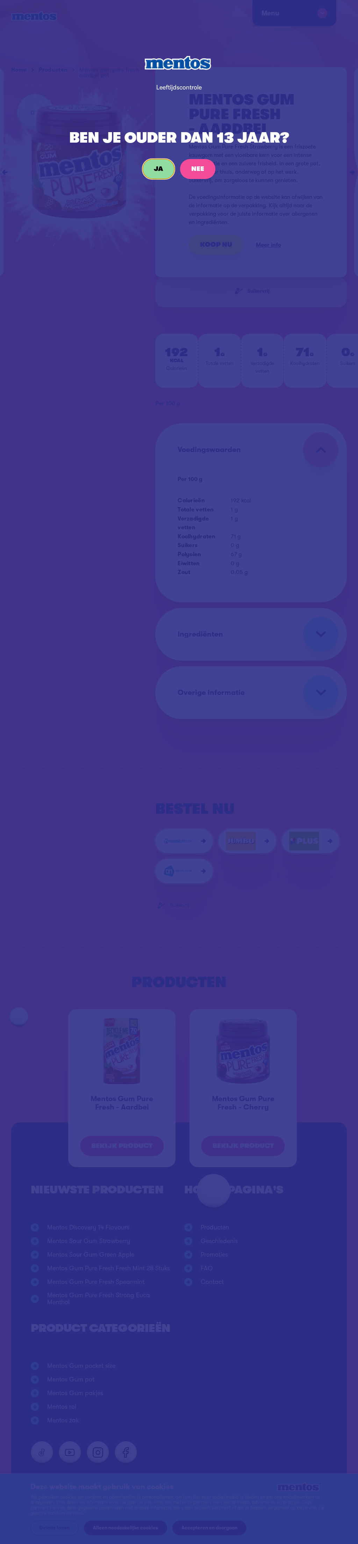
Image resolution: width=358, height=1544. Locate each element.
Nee (197, 169)
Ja (158, 169)
